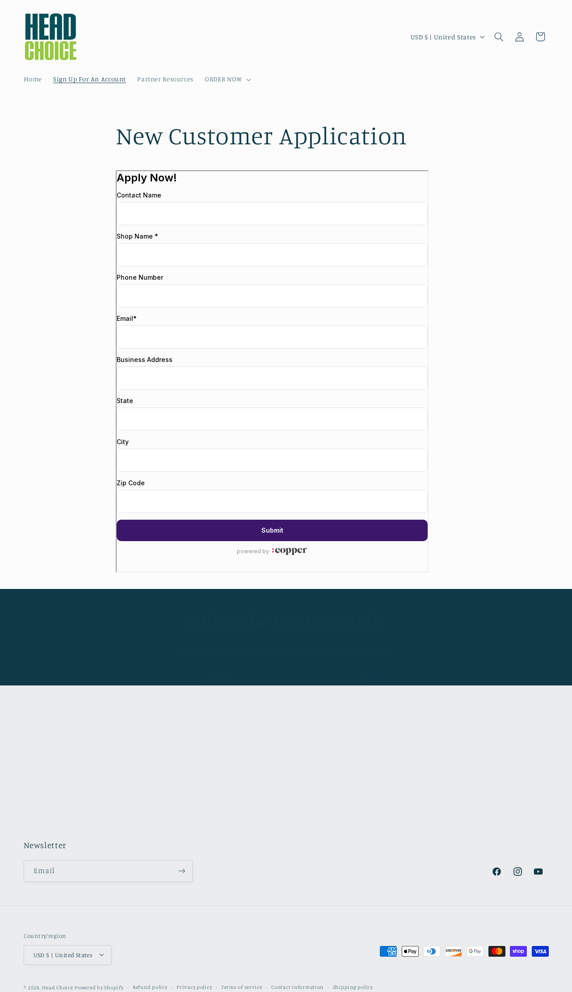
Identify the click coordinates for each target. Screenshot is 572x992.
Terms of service (241, 987)
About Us (37, 748)
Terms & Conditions (54, 781)
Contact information (297, 987)
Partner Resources (52, 830)
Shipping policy (353, 987)
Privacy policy (194, 987)
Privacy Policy (45, 798)
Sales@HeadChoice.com (336, 795)
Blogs (32, 814)
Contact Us (40, 765)
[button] (227, 79)
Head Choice (57, 987)
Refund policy (150, 987)
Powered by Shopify (99, 987)
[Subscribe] (359, 677)
